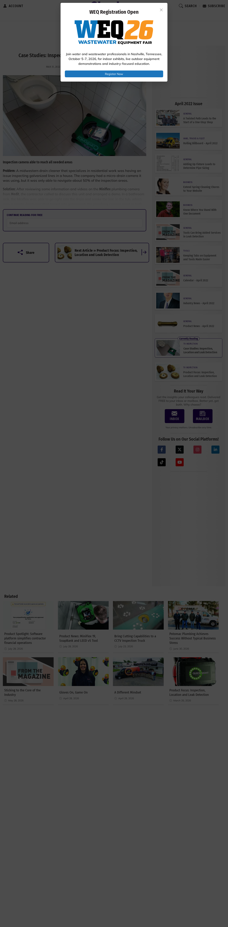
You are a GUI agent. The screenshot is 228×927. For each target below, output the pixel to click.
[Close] (161, 10)
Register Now (114, 74)
